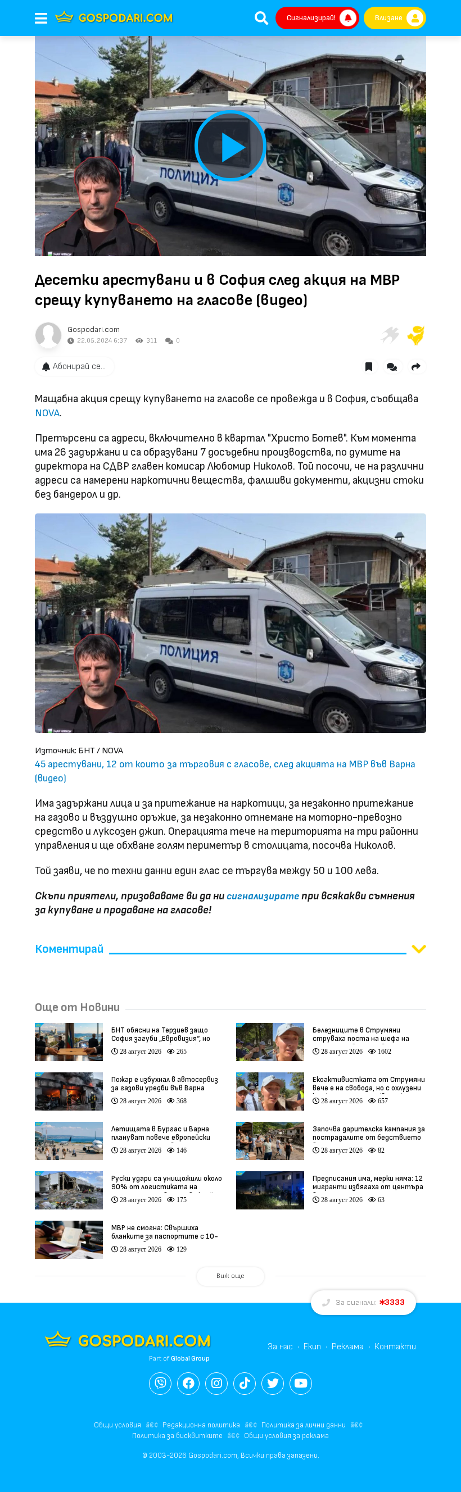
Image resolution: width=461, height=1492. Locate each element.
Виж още (230, 1276)
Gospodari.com (93, 329)
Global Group (190, 1358)
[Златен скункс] (416, 335)
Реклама (348, 1346)
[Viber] (160, 1383)
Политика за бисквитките (177, 1435)
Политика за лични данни (303, 1425)
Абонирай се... (79, 366)
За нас (280, 1346)
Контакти (395, 1346)
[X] (272, 1383)
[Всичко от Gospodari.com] (48, 335)
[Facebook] (188, 1383)
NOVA (47, 413)
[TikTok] (244, 1383)
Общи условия (117, 1425)
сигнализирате (263, 896)
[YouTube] (301, 1383)
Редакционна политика (201, 1425)
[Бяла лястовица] (389, 335)
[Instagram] (216, 1383)
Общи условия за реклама (286, 1435)
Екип (312, 1346)
